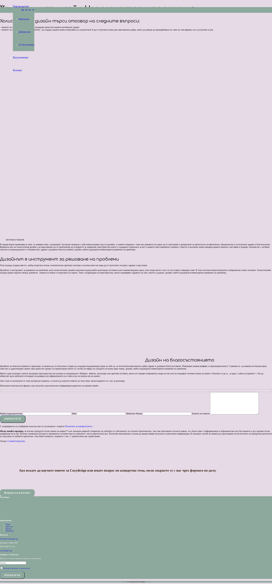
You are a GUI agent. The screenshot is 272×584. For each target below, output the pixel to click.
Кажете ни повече (201, 413)
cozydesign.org (6, 551)
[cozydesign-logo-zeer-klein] (3, 22)
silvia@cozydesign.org (9, 539)
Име (74, 413)
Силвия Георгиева (16, 441)
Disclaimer (10, 531)
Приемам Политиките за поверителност (16, 568)
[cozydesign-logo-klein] (7, 517)
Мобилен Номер (134, 413)
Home (8, 525)
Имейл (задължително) (11, 413)
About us (9, 527)
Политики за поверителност (78, 426)
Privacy (8, 529)
